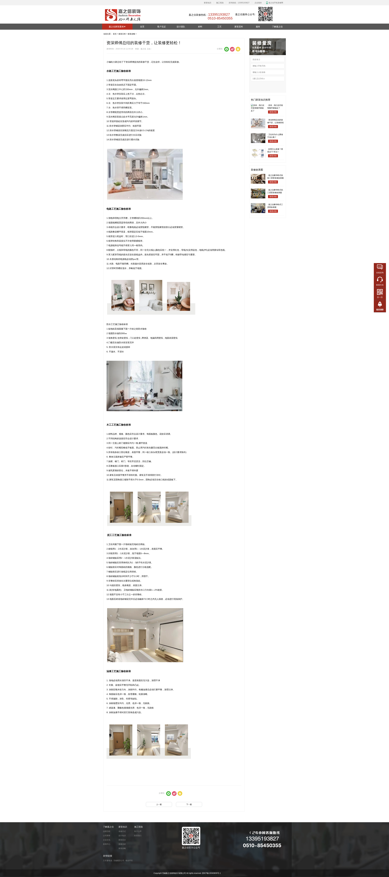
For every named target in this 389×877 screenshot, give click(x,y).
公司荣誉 (106, 836)
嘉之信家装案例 (117, 26)
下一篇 (189, 804)
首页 (142, 26)
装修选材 (122, 844)
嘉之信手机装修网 (276, 3)
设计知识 (122, 836)
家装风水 (122, 840)
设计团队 (181, 26)
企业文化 (106, 840)
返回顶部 (380, 310)
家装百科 (238, 26)
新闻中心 (106, 844)
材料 (200, 26)
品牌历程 (106, 831)
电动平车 (129, 861)
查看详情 (273, 112)
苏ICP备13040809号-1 (211, 873)
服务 (258, 26)
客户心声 (137, 831)
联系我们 (137, 836)
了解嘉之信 (277, 26)
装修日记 (122, 831)
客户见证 (161, 26)
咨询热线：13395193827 (239, 3)
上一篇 (159, 804)
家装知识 (207, 3)
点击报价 (258, 3)
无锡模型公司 (118, 861)
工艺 (219, 26)
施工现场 (220, 3)
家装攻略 (131, 34)
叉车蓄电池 (107, 861)
